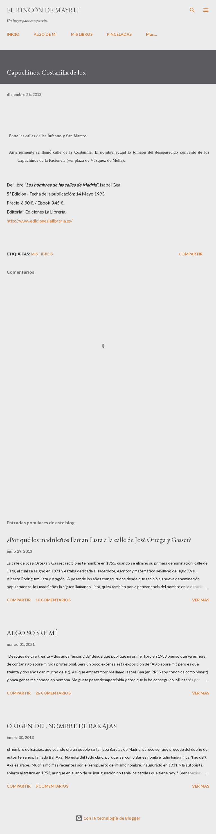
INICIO (13, 34)
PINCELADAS (119, 34)
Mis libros (42, 253)
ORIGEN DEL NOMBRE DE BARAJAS (62, 725)
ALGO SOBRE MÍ (32, 632)
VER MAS (200, 599)
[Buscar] (192, 10)
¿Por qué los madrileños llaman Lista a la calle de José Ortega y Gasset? (99, 539)
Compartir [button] (190, 253)
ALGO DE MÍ (45, 34)
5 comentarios (51, 786)
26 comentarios (53, 693)
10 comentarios (53, 599)
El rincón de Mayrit (43, 10)
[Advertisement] (108, 462)
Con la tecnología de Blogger (111, 818)
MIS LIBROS (82, 34)
